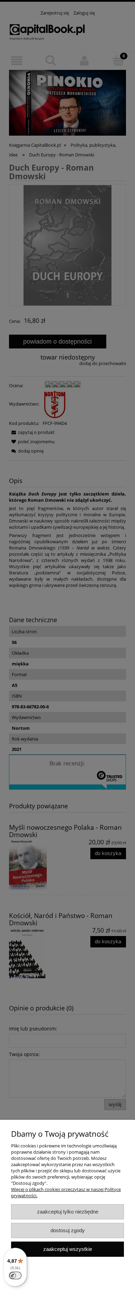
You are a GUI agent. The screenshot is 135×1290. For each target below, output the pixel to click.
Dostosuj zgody (68, 1230)
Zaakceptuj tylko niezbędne (67, 1212)
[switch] (15, 1275)
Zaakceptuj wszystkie (67, 1249)
